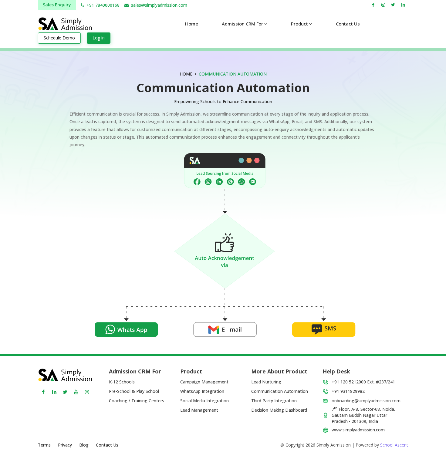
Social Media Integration (204, 400)
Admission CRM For (243, 24)
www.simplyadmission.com (358, 430)
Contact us (348, 24)
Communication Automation (279, 391)
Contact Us (107, 445)
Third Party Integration (274, 400)
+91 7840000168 (103, 5)
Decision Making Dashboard (279, 410)
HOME (186, 74)
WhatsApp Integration (202, 391)
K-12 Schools (122, 382)
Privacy (65, 445)
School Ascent (394, 445)
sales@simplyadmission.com (159, 5)
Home (191, 24)
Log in (99, 38)
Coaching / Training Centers (136, 400)
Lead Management (199, 410)
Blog (84, 445)
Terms (44, 445)
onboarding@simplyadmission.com (366, 400)
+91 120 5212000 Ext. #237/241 (363, 382)
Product (300, 24)
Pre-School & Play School (134, 391)
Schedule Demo (59, 38)
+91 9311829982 (348, 391)
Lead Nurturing (266, 382)
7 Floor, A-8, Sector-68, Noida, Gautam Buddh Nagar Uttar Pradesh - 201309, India (363, 415)
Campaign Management (204, 382)
